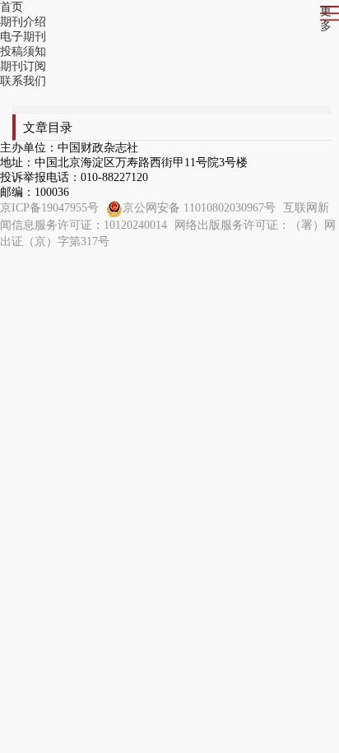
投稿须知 (23, 51)
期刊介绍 (23, 22)
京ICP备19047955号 (49, 208)
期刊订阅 (23, 66)
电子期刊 (23, 36)
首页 (11, 7)
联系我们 (23, 81)
